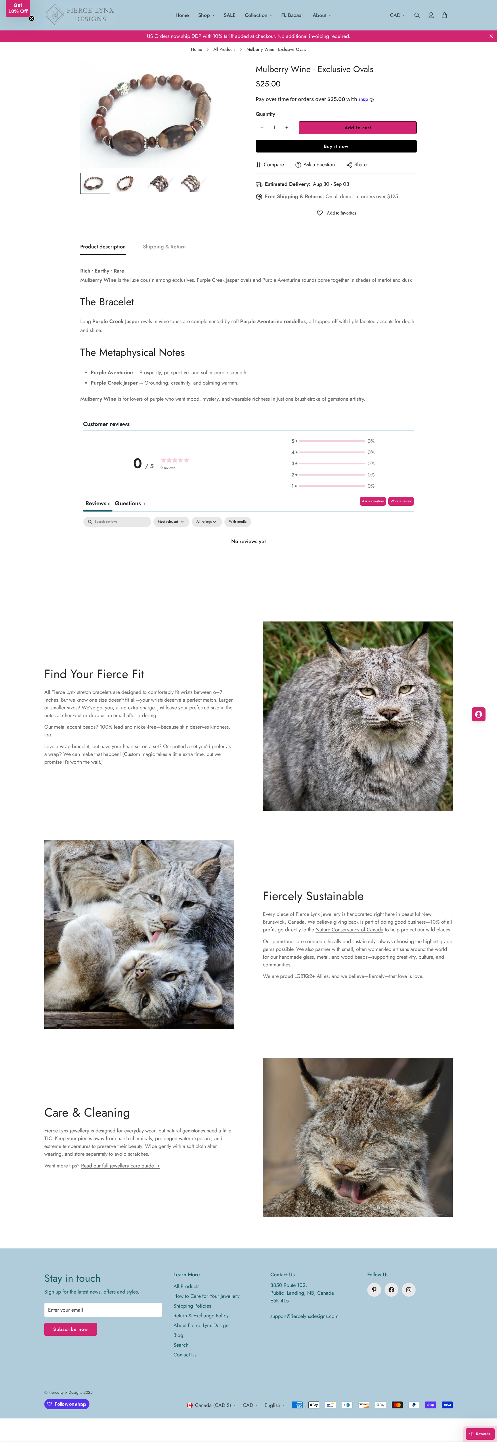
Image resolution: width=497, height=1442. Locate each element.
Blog (178, 1335)
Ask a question (373, 501)
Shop (204, 15)
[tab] (129, 504)
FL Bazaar (292, 15)
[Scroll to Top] (485, 1410)
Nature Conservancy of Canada (349, 929)
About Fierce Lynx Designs (201, 1325)
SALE (230, 15)
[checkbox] (237, 522)
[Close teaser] (32, 18)
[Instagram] (409, 1290)
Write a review (401, 501)
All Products (224, 49)
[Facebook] (391, 1290)
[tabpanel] (248, 560)
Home (182, 15)
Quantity (265, 114)
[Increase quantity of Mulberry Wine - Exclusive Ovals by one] (287, 127)
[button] (333, 441)
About (319, 15)
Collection (256, 15)
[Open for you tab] (478, 714)
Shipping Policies (192, 1306)
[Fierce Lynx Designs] (80, 15)
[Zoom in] (229, 73)
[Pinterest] (374, 1290)
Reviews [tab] (97, 503)
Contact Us (184, 1354)
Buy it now (336, 146)
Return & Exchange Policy (201, 1315)
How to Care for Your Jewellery (206, 1296)
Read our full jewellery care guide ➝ (120, 1165)
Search (180, 1345)
